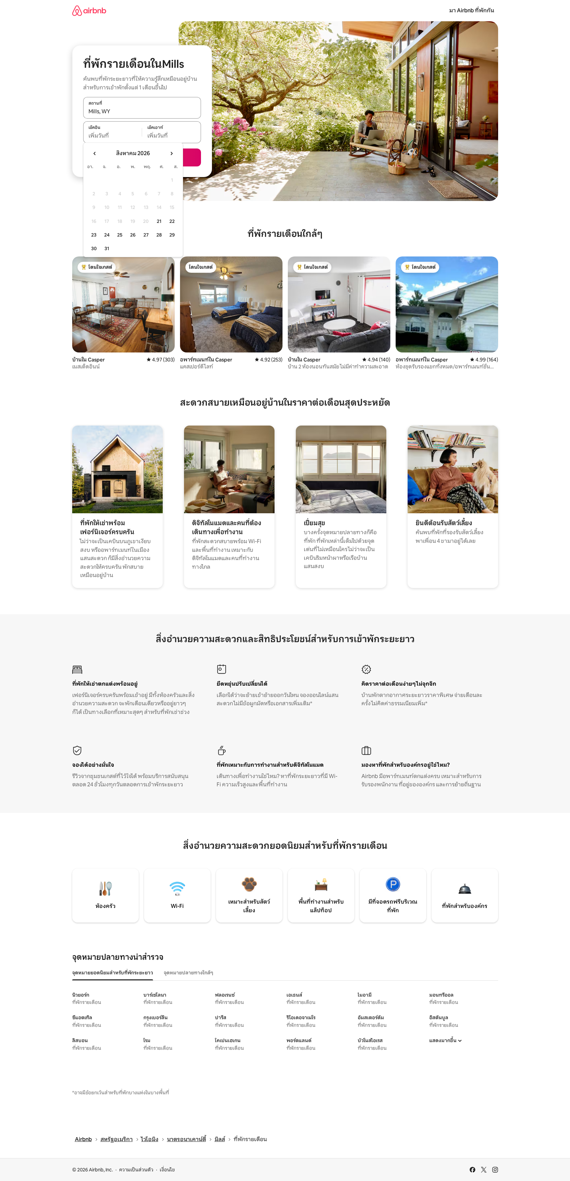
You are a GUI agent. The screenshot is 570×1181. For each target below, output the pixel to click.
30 (94, 248)
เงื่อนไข (167, 1170)
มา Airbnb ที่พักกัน (471, 10)
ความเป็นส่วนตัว (136, 1170)
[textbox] (113, 136)
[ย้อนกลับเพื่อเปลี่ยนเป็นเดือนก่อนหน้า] (95, 153)
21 (159, 221)
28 (159, 235)
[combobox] (142, 111)
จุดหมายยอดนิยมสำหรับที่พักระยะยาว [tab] (112, 973)
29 (172, 235)
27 (146, 235)
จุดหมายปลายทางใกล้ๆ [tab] (188, 973)
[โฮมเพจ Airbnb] (89, 10)
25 (119, 235)
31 (106, 248)
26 (132, 235)
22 (172, 221)
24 (106, 235)
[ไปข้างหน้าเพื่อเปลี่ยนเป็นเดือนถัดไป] (171, 153)
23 (93, 235)
